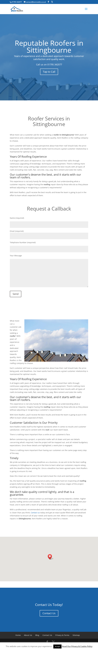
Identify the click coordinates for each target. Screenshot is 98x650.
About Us (28, 635)
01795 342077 (54, 64)
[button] (51, 557)
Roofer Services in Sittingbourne (49, 121)
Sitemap (76, 635)
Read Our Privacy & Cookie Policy (77, 646)
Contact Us (49, 613)
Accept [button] (57, 646)
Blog (37, 635)
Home (18, 635)
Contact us (35, 512)
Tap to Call (49, 71)
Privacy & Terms (62, 635)
